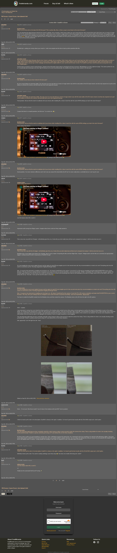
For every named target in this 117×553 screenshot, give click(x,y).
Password (58, 513)
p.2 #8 (20, 164)
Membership (45, 546)
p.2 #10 (20, 224)
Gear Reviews (45, 545)
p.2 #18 (20, 426)
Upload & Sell (4, 28)
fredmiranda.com (25, 3)
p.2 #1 (20, 24)
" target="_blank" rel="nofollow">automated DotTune (32, 157)
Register (95, 3)
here (23, 36)
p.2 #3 (20, 55)
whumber (4, 24)
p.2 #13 (20, 261)
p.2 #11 (20, 235)
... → (23, 64)
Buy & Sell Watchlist (7, 12)
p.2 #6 (20, 107)
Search (44, 548)
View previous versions (43, 398)
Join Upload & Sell (22, 16)
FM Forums (4, 16)
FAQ (68, 541)
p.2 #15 (20, 303)
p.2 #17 (20, 415)
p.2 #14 (20, 284)
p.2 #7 (20, 118)
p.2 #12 (20, 245)
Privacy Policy (70, 545)
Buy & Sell (56, 3)
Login (101, 3)
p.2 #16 (20, 405)
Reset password (51, 530)
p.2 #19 (20, 445)
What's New (68, 3)
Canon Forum (12, 16)
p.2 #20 (20, 460)
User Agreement (71, 543)
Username (58, 507)
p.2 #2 (20, 44)
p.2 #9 (20, 178)
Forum (46, 3)
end (12, 19)
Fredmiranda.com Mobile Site (9, 11)
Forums (44, 541)
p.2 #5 (20, 91)
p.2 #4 (20, 74)
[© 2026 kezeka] (66, 340)
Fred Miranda (112, 9)
